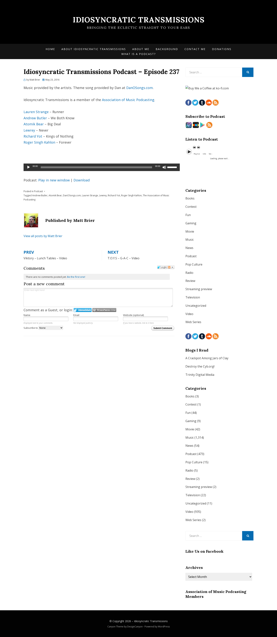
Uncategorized (195, 306)
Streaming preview (198, 289)
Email (76, 315)
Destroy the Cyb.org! (199, 366)
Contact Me (195, 49)
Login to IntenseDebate (83, 310)
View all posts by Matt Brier (43, 236)
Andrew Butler (35, 118)
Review (190, 281)
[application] (102, 167)
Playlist (197, 154)
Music (189, 239)
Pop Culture (193, 264)
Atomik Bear (34, 124)
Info (204, 154)
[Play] (28, 167)
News (189, 248)
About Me (140, 49)
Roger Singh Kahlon (39, 142)
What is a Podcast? (138, 54)
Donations (221, 49)
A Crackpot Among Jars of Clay (206, 358)
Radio (189, 273)
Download (81, 180)
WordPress (164, 626)
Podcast (38, 191)
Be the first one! (76, 277)
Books (189, 198)
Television (192, 297)
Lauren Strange (36, 112)
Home (50, 49)
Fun (188, 215)
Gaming (190, 223)
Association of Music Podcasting (128, 99)
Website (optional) (133, 315)
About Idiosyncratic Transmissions (93, 49)
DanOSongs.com (139, 87)
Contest (191, 207)
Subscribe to (31, 328)
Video (189, 314)
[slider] (172, 167)
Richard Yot (33, 136)
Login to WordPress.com (104, 310)
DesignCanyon (135, 626)
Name (27, 315)
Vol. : (210, 154)
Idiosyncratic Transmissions (138, 19)
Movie (189, 231)
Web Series (193, 322)
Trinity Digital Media (199, 375)
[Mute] (164, 167)
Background (167, 49)
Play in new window (54, 180)
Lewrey (29, 130)
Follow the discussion (171, 267)
